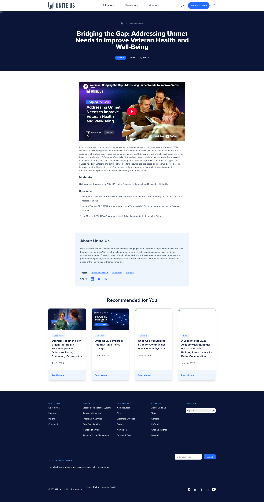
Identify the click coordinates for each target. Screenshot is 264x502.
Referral (155, 424)
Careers (155, 418)
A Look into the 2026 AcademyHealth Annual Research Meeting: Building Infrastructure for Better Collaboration (196, 348)
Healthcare (117, 272)
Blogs (119, 413)
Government (54, 407)
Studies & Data (124, 435)
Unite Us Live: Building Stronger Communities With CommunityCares (152, 344)
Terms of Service (109, 487)
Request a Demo (199, 5)
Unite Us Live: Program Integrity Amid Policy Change (109, 344)
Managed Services (91, 429)
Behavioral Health (99, 272)
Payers (51, 418)
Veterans (130, 272)
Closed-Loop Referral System (97, 407)
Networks (155, 435)
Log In (182, 5)
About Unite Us (158, 407)
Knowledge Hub (137, 23)
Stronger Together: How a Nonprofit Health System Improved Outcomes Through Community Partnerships (67, 348)
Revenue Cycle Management (97, 435)
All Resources (123, 407)
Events (120, 424)
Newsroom (122, 429)
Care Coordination (91, 424)
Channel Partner (159, 429)
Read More (69, 375)
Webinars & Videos (126, 418)
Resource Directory (92, 413)
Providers (52, 413)
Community (54, 424)
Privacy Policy (92, 487)
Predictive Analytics (92, 418)
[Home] (121, 23)
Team (153, 413)
